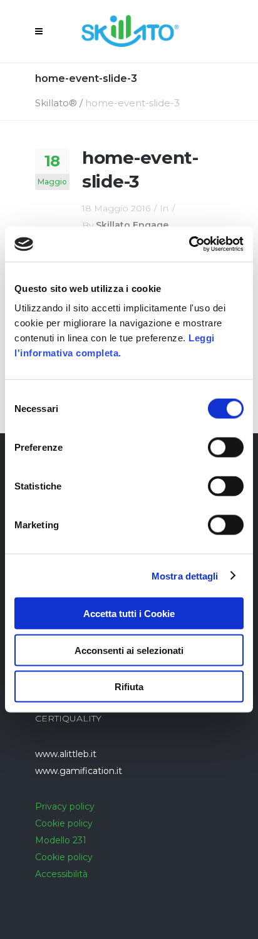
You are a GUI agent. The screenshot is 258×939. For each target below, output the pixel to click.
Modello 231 (60, 840)
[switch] (226, 448)
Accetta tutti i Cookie (129, 613)
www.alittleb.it (65, 754)
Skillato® (56, 103)
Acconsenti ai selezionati (129, 650)
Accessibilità (61, 874)
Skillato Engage (132, 225)
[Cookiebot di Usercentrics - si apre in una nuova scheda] (189, 244)
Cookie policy (64, 823)
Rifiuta (129, 686)
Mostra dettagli (185, 575)
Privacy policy (65, 806)
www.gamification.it (78, 770)
